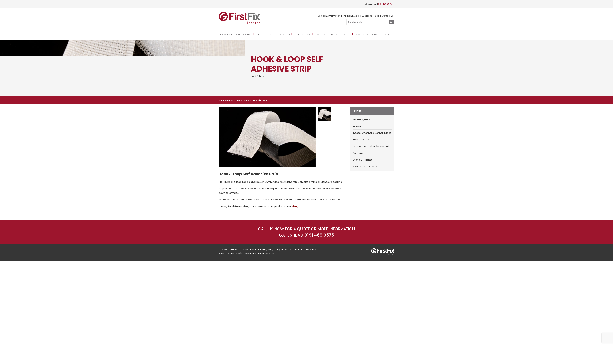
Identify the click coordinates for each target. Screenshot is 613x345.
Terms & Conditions (228, 249)
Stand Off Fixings (363, 159)
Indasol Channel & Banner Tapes (372, 132)
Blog (377, 15)
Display (386, 34)
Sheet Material (302, 34)
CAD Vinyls (284, 34)
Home (221, 100)
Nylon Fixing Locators (365, 166)
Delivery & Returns (249, 249)
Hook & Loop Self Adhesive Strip (371, 146)
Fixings (347, 34)
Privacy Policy (266, 249)
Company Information (329, 15)
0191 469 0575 (385, 3)
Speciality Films (264, 34)
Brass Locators (361, 139)
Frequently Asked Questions (357, 15)
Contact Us (387, 15)
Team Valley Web (266, 253)
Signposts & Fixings (326, 34)
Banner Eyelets (361, 119)
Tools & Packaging (366, 34)
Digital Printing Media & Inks (235, 34)
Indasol (357, 126)
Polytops (358, 153)
